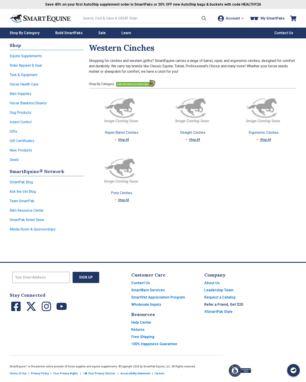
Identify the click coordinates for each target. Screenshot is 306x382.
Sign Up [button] (86, 277)
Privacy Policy (40, 373)
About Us (212, 283)
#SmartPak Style (218, 312)
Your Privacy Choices (101, 373)
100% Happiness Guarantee (154, 344)
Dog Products (20, 112)
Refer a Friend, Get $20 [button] (223, 304)
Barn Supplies (20, 94)
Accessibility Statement (135, 373)
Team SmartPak (22, 201)
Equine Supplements (26, 56)
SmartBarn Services (148, 290)
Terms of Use (18, 373)
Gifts (13, 131)
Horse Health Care (24, 84)
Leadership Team (218, 290)
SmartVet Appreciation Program (158, 297)
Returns (137, 329)
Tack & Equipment (23, 75)
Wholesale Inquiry (146, 304)
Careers (160, 373)
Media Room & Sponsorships (33, 229)
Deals (14, 160)
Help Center (141, 322)
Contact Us (140, 283)
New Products (21, 150)
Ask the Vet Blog (23, 191)
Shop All (123, 139)
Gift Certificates (22, 141)
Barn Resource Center (27, 210)
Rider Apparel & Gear (26, 65)
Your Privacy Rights (65, 373)
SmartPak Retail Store (27, 220)
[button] (204, 18)
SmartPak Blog (21, 182)
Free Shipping (142, 337)
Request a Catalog (219, 297)
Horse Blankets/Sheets (28, 103)
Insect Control (21, 122)
